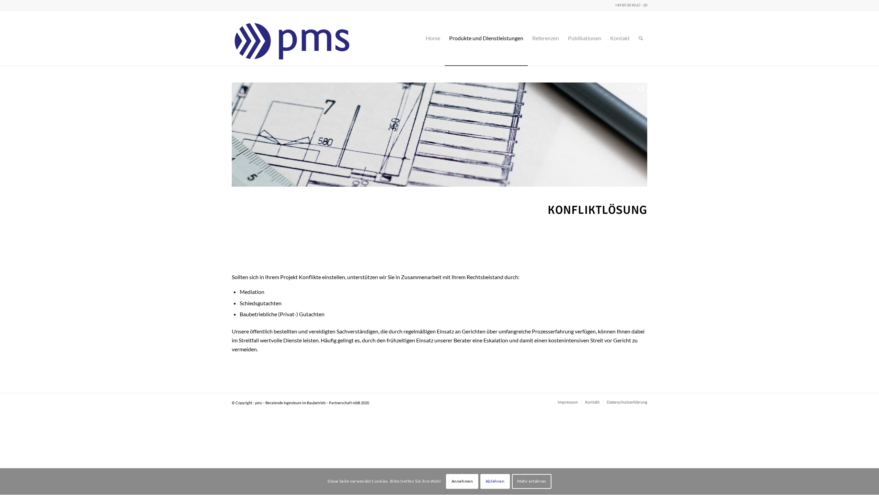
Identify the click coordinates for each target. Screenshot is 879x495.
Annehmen (462, 481)
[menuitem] (433, 38)
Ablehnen (495, 481)
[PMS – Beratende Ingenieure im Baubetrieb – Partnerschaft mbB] (292, 38)
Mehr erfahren (531, 481)
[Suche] (641, 38)
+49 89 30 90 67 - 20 (631, 5)
